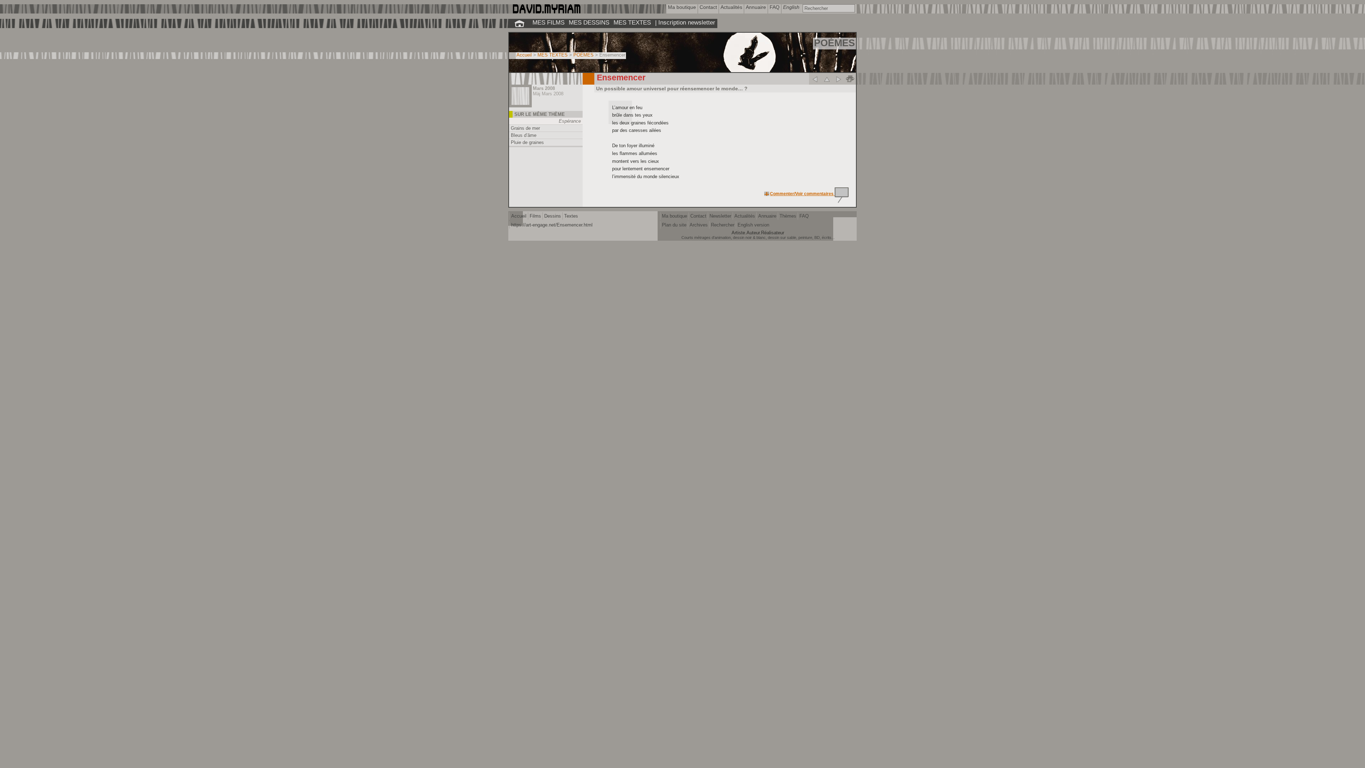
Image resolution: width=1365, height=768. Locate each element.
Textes (571, 216)
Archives (699, 225)
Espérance (570, 121)
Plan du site (674, 225)
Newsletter (720, 216)
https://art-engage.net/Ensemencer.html (552, 225)
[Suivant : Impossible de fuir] (838, 79)
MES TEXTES (632, 22)
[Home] (546, 12)
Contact (698, 216)
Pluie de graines (527, 142)
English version (753, 225)
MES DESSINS (589, 22)
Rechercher (722, 225)
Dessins (552, 216)
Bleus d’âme (523, 135)
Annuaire (767, 216)
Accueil (524, 55)
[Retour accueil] (519, 23)
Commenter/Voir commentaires (802, 194)
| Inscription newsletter (685, 22)
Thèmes (788, 216)
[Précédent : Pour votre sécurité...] (815, 79)
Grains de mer (525, 128)
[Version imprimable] (850, 79)
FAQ (804, 216)
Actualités (744, 216)
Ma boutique (674, 216)
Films (535, 216)
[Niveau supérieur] (827, 79)
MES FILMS (548, 22)
